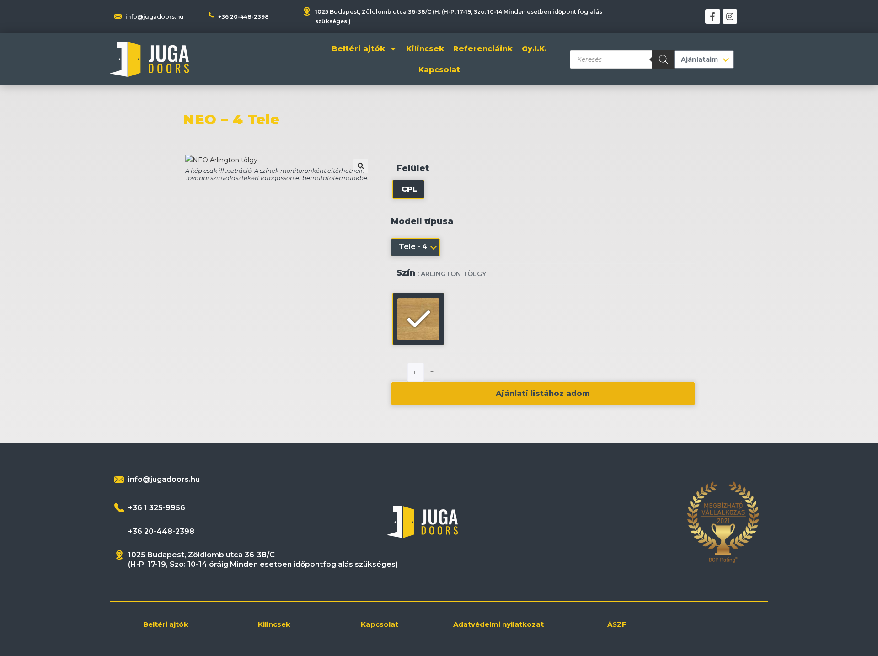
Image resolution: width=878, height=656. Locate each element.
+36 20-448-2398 (243, 16)
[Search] (663, 59)
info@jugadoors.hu (154, 16)
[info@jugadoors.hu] (119, 480)
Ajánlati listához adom (543, 393)
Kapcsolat (439, 69)
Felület (412, 168)
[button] (360, 166)
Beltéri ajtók (358, 48)
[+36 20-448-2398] (211, 15)
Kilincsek (425, 48)
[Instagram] (730, 16)
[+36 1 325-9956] (119, 508)
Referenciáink (483, 48)
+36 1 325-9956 (156, 507)
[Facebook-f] (712, 16)
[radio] (408, 189)
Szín (406, 273)
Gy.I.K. (534, 48)
